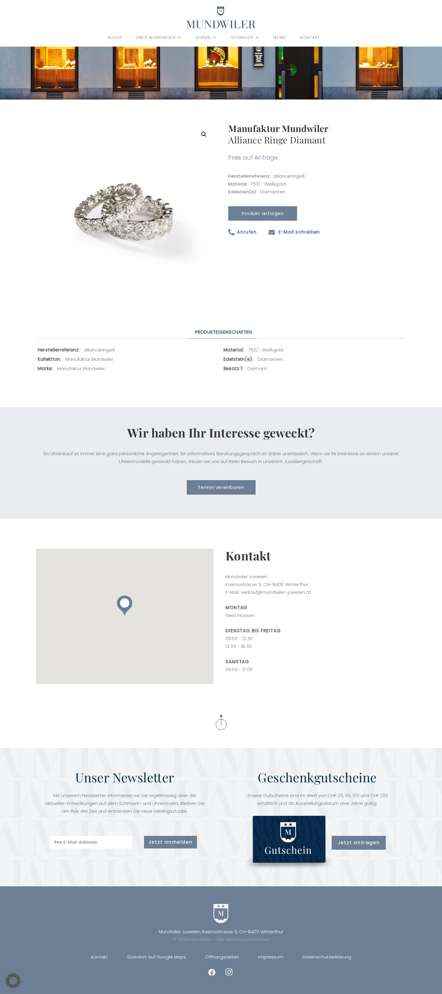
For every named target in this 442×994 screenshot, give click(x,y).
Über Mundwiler (156, 37)
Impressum (270, 957)
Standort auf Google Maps (156, 957)
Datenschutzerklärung (326, 957)
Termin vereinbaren (221, 487)
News (279, 37)
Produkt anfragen (263, 213)
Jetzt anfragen (359, 842)
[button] (203, 134)
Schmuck (242, 37)
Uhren (203, 37)
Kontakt (310, 37)
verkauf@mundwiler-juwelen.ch (276, 592)
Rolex (115, 37)
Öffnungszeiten (222, 957)
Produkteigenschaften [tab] (223, 332)
